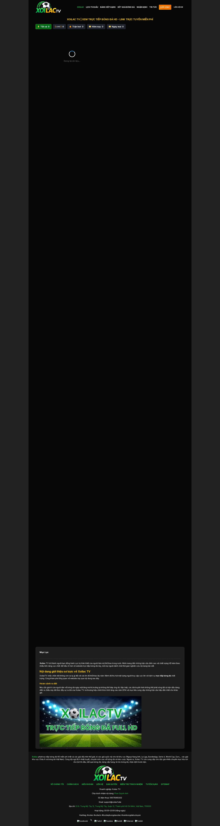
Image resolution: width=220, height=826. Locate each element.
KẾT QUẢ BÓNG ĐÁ (126, 7)
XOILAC (80, 7)
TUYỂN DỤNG (152, 784)
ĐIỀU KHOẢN (87, 784)
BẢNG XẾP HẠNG (108, 7)
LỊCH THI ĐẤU (92, 7)
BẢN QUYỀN (111, 784)
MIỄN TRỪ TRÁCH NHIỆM (131, 784)
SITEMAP (165, 784)
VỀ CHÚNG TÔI (57, 784)
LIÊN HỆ (99, 784)
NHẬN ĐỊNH (142, 7)
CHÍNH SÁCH (73, 784)
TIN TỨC (153, 7)
